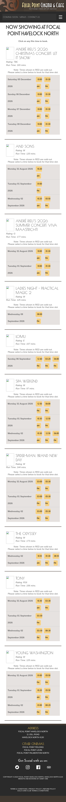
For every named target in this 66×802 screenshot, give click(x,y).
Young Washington (34, 653)
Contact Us (34, 17)
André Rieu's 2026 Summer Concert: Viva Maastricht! (36, 225)
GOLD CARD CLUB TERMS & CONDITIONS (33, 791)
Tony (20, 578)
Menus (23, 17)
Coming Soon (10, 17)
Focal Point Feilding (33, 747)
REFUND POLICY (49, 789)
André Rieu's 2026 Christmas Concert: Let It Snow (36, 53)
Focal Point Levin (33, 750)
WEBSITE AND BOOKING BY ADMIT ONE (33, 779)
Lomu (21, 336)
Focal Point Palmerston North (33, 753)
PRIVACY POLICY (35, 789)
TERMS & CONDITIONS (18, 789)
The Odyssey (26, 533)
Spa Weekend (27, 381)
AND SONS (25, 146)
